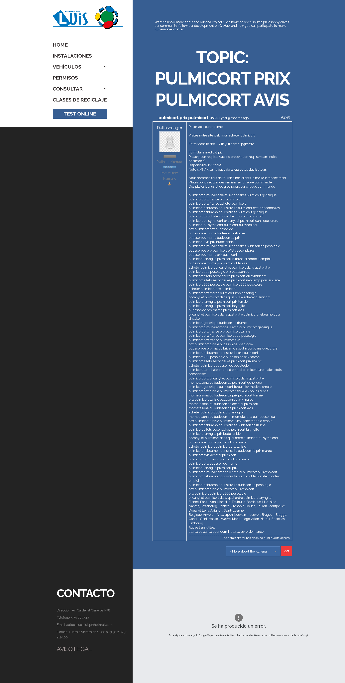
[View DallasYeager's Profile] (169, 141)
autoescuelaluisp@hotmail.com (89, 625)
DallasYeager (169, 127)
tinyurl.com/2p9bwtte (237, 144)
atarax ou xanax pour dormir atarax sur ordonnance (226, 532)
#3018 (285, 117)
